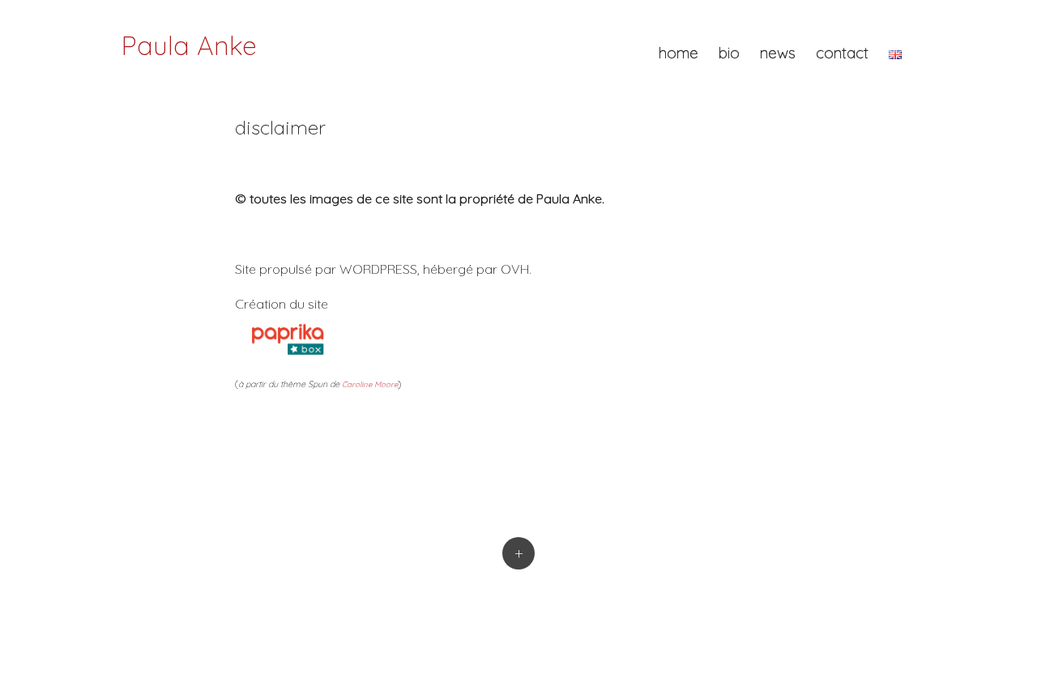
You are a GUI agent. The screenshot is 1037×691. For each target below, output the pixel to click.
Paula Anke (189, 45)
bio (729, 52)
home (678, 52)
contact (842, 52)
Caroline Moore (370, 384)
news (778, 52)
